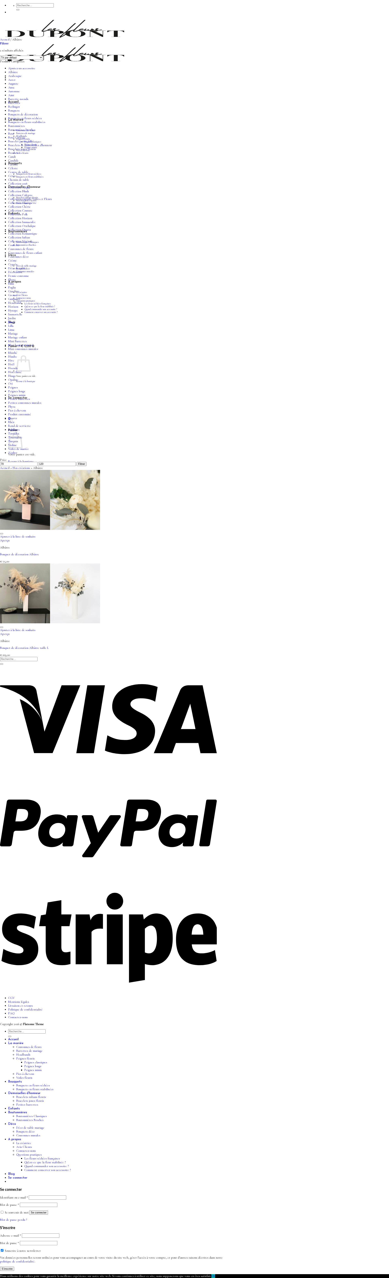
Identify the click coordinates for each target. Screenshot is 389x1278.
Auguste (13, 84)
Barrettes (14, 103)
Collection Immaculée (22, 222)
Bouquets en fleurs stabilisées (29, 176)
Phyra (11, 407)
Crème (12, 260)
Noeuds (13, 368)
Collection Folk (18, 214)
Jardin (12, 318)
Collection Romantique (22, 234)
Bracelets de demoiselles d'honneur (30, 145)
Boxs (11, 134)
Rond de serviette (19, 426)
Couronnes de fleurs (20, 249)
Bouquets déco (25, 1132)
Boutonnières (16, 126)
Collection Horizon (20, 218)
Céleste (13, 168)
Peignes (13, 387)
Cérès (12, 176)
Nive (11, 360)
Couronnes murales (25, 271)
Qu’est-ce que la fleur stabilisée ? (39, 306)
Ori (10, 384)
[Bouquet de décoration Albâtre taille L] (50, 622)
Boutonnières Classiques (31, 1116)
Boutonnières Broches (26, 244)
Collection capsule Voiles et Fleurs (30, 199)
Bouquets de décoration (23, 114)
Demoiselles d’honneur (24, 1093)
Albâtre (13, 72)
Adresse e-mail (10, 1236)
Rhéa (11, 422)
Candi (12, 157)
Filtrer (81, 463)
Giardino (13, 291)
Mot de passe (9, 1205)
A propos (14, 1139)
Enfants (14, 1108)
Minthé (12, 353)
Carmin (13, 164)
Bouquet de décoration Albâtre (19, 554)
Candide (13, 161)
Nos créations (21, 468)
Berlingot (14, 107)
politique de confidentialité (17, 1261)
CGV (11, 998)
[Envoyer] (17, 9)
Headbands (23, 1055)
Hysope (13, 310)
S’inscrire (7, 1268)
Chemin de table (18, 180)
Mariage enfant (17, 337)
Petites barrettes (19, 399)
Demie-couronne (18, 276)
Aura (11, 87)
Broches (13, 153)
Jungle (12, 322)
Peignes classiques (35, 1062)
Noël (11, 364)
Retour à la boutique (25, 381)
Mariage (13, 334)
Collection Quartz (19, 230)
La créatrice (21, 292)
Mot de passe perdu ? (13, 1220)
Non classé (15, 372)
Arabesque (15, 76)
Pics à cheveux (17, 410)
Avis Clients (22, 295)
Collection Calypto (20, 195)
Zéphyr (12, 453)
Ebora (11, 280)
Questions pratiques (25, 300)
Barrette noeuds (18, 99)
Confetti (13, 245)
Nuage (12, 376)
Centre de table (18, 172)
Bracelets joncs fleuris (22, 149)
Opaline (13, 380)
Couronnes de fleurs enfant (25, 253)
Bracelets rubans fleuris (31, 1097)
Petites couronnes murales (24, 403)
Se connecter (38, 1212)
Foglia (12, 287)
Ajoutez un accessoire (21, 68)
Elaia (11, 284)
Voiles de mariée (18, 449)
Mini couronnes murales (23, 349)
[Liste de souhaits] (1, 533)
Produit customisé (19, 414)
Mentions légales (18, 1002)
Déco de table (17, 268)
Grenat (12, 295)
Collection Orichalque (22, 226)
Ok (213, 1276)
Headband (14, 303)
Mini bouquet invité (20, 345)
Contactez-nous (23, 297)
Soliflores (14, 430)
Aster (11, 80)
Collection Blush (18, 191)
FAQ (11, 1013)
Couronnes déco (18, 257)
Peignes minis (17, 395)
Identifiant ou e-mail (14, 1197)
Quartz (12, 418)
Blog (11, 1174)
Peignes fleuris (25, 1058)
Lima (11, 330)
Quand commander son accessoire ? (40, 309)
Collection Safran (19, 237)
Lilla (10, 326)
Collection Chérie (19, 207)
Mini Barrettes (17, 341)
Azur (11, 95)
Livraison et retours (20, 1006)
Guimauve (14, 299)
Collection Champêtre (22, 203)
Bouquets (14, 111)
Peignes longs (16, 391)
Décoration (15, 272)
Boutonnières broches (21, 130)
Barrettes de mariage (25, 133)
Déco (12, 1124)
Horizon (13, 307)
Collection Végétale (20, 241)
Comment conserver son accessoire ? (41, 312)
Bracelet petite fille (20, 141)
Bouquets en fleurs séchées (28, 173)
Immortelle (15, 314)
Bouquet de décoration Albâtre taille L (24, 648)
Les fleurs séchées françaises (37, 303)
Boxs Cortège (16, 137)
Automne (14, 91)
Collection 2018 (17, 184)
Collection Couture (20, 210)
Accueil (5, 39)
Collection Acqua (19, 187)
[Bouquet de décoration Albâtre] (50, 529)
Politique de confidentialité (25, 1009)
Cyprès (12, 264)
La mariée (16, 1043)
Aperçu (5, 540)
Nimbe (12, 357)
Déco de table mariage (26, 265)
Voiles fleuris (22, 153)
